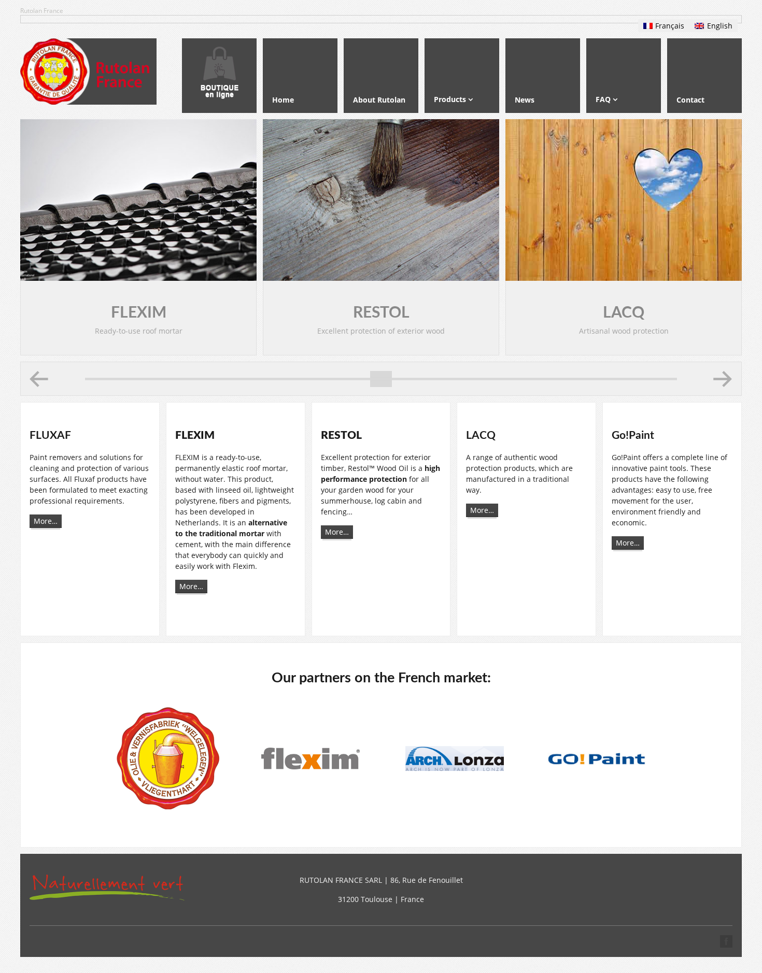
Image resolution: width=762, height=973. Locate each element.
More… (46, 521)
